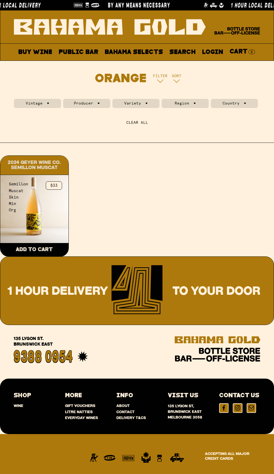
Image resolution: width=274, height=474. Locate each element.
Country (231, 103)
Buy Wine (35, 52)
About (159, 64)
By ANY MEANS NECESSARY (139, 5)
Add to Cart (34, 249)
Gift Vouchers (80, 405)
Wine (18, 405)
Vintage (34, 103)
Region (182, 103)
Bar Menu (81, 64)
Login (212, 52)
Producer (83, 103)
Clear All (137, 122)
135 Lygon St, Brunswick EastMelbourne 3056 (185, 412)
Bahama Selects (134, 52)
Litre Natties (79, 411)
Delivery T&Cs (131, 417)
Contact (193, 64)
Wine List (123, 64)
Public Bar (78, 52)
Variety (132, 103)
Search (182, 52)
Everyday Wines (81, 417)
